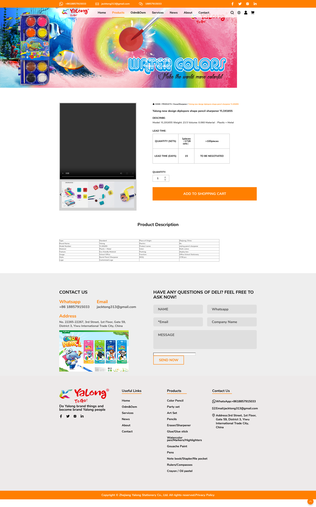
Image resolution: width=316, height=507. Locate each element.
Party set (173, 407)
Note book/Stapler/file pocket (187, 458)
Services (158, 13)
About (188, 13)
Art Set (172, 413)
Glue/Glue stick (177, 431)
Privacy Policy (205, 495)
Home (102, 13)
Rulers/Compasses (179, 465)
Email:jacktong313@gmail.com (237, 408)
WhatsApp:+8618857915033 (236, 401)
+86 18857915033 (74, 307)
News (174, 13)
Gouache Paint (177, 446)
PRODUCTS (167, 104)
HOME (157, 104)
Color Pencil (175, 400)
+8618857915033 (75, 4)
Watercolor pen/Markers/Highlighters (184, 438)
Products (118, 13)
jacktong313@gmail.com (115, 4)
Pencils (172, 419)
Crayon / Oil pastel (179, 471)
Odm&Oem (138, 13)
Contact (203, 13)
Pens (170, 452)
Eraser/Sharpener (180, 104)
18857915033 (153, 4)
